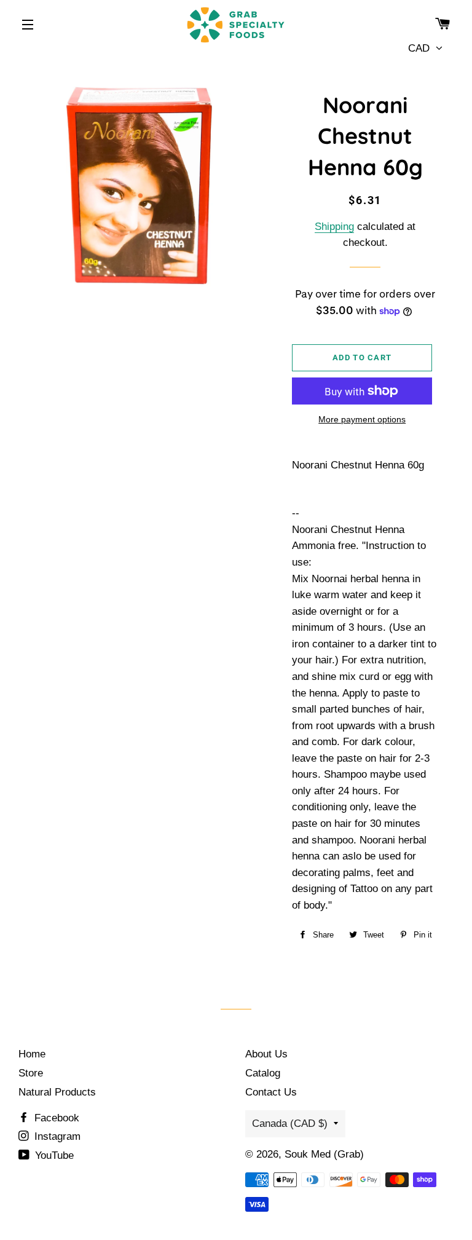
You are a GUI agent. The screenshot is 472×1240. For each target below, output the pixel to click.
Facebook (55, 1118)
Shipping (334, 226)
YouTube (53, 1155)
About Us (266, 1054)
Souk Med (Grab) (324, 1154)
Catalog (262, 1073)
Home (31, 1054)
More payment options (362, 419)
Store (30, 1073)
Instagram (56, 1136)
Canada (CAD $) (290, 1123)
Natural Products (57, 1092)
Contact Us (271, 1092)
